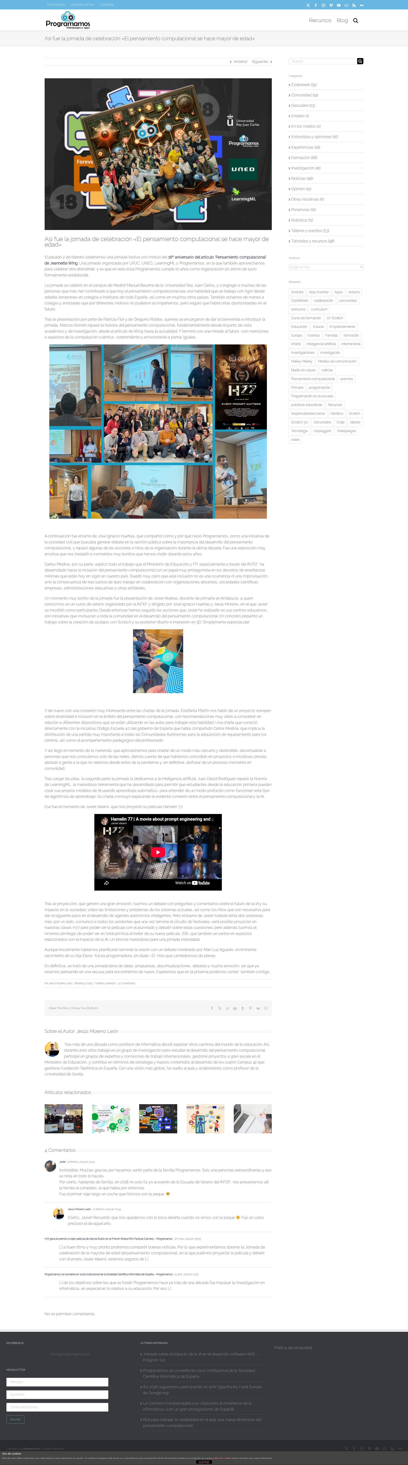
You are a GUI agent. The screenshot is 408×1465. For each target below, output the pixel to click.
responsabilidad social (308, 413)
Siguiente (260, 61)
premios (346, 379)
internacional (351, 344)
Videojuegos (346, 431)
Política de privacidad (293, 1347)
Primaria (297, 388)
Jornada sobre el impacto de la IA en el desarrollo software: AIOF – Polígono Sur (201, 1357)
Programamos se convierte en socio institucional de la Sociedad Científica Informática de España (199, 1373)
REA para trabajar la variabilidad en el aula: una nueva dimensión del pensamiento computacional (202, 1422)
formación (351, 335)
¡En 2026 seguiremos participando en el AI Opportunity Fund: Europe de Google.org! (202, 1390)
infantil (296, 344)
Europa (296, 335)
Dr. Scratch (335, 318)
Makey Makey (301, 361)
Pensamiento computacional (313, 379)
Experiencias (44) (305, 147)
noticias (327, 370)
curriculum (319, 309)
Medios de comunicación (337, 361)
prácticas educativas (306, 405)
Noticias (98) (302, 178)
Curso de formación (306, 318)
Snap (340, 422)
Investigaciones (303, 353)
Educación (299, 327)
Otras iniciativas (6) (307, 199)
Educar (318, 327)
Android (297, 292)
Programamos (32, 1448)
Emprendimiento (342, 327)
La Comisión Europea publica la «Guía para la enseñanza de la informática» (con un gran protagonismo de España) (197, 1406)
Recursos (335, 405)
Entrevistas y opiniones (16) (314, 136)
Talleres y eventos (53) (310, 230)
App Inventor (319, 292)
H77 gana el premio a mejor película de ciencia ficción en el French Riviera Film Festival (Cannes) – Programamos (109, 1238)
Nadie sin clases (303, 370)
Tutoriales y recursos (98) (312, 241)
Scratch (354, 413)
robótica (337, 413)
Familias (332, 335)
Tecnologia (299, 431)
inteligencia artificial (321, 344)
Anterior (241, 61)
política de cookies (222, 1458)
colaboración (323, 300)
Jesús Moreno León (60, 983)
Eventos (314, 335)
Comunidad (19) (304, 95)
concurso (298, 309)
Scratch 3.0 (299, 422)
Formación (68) (304, 157)
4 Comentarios (127, 983)
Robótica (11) (302, 220)
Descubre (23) (303, 105)
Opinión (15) (301, 189)
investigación (330, 353)
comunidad (348, 300)
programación (319, 388)
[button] (355, 20)
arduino (354, 292)
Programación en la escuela (312, 396)
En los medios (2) (306, 126)
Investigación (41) (305, 168)
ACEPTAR (204, 1462)
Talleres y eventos (105, 983)
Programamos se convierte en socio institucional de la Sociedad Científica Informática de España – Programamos (109, 1274)
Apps (338, 292)
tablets (355, 422)
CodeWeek (299, 300)
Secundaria (322, 422)
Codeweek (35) (304, 84)
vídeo (295, 440)
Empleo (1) (300, 116)
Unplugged (322, 431)
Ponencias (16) (303, 209)
